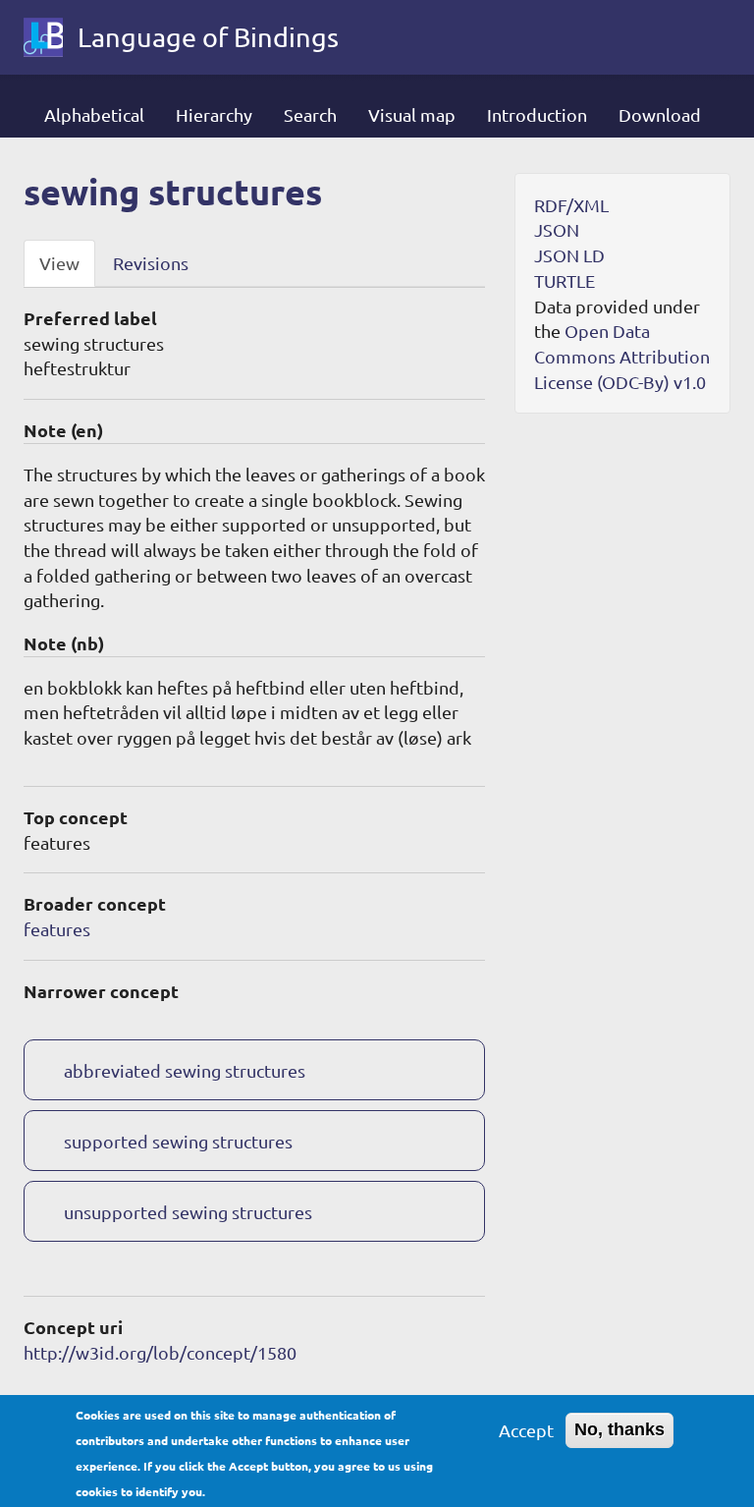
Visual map (412, 114)
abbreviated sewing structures (184, 1070)
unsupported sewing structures (188, 1211)
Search (310, 114)
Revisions (150, 262)
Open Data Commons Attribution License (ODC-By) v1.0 (622, 355)
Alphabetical (94, 114)
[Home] (51, 37)
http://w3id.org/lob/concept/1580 (160, 1352)
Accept (526, 1430)
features (57, 929)
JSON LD (569, 255)
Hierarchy (214, 114)
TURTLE (564, 280)
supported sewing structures (178, 1141)
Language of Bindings (208, 37)
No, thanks (619, 1429)
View (59, 262)
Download (660, 114)
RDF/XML (571, 205)
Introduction (537, 114)
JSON (556, 229)
